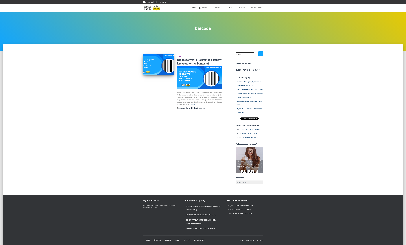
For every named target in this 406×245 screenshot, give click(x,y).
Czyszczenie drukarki (249, 133)
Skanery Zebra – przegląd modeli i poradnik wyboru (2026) (203, 208)
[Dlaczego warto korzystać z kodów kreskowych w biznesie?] (158, 64)
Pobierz (218, 8)
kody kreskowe (154, 205)
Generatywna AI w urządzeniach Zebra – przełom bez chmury (201, 221)
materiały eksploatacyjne (165, 205)
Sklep (230, 8)
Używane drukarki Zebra (249, 137)
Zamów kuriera (256, 8)
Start (193, 8)
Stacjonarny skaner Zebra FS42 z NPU (250, 89)
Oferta (204, 8)
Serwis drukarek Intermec (251, 129)
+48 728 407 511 (164, 2)
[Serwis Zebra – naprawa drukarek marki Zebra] (152, 8)
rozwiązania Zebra (152, 207)
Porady (179, 56)
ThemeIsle (259, 240)
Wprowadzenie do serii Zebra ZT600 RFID (201, 229)
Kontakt (242, 8)
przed (201, 108)
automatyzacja (147, 205)
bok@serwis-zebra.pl (151, 2)
